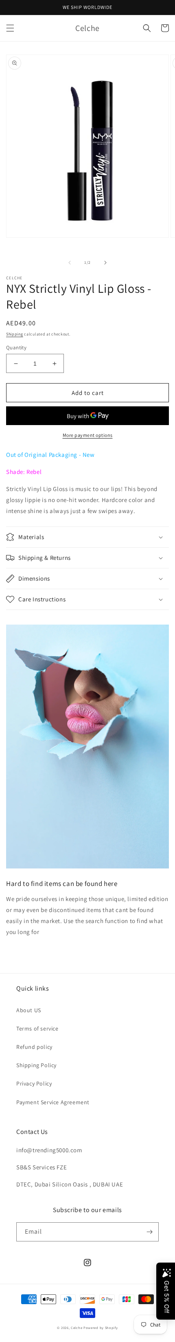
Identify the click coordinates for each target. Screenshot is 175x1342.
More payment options (88, 435)
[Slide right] (105, 263)
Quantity (16, 347)
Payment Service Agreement (53, 1102)
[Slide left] (70, 263)
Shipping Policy (36, 1065)
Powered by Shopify (100, 1327)
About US (28, 1010)
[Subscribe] (149, 1231)
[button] (10, 28)
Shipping (14, 334)
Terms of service (37, 1028)
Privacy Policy (34, 1083)
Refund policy (34, 1046)
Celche (76, 1327)
